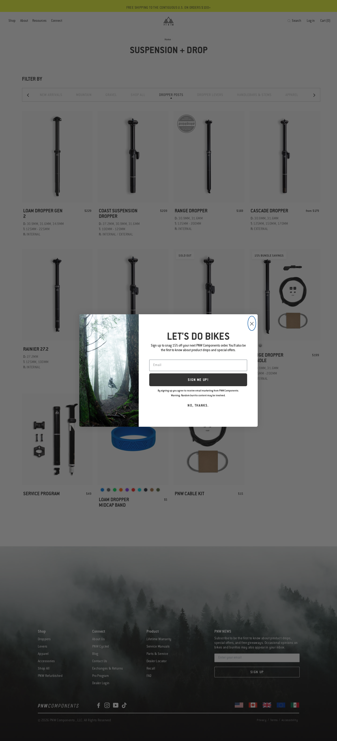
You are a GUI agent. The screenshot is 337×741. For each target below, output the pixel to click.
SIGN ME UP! (198, 380)
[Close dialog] (252, 323)
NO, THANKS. (198, 406)
